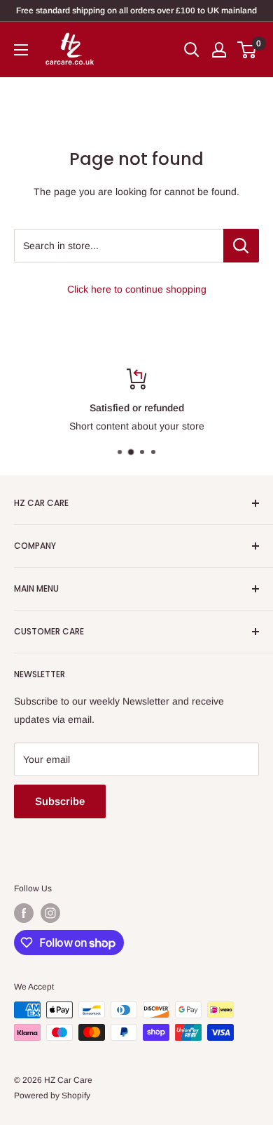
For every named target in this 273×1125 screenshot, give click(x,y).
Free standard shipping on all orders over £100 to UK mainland (136, 10)
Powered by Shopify (52, 1095)
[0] (247, 49)
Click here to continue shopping (136, 289)
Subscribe (60, 801)
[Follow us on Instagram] (50, 913)
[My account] (219, 50)
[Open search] (192, 50)
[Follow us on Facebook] (24, 913)
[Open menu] (21, 49)
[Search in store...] (241, 245)
